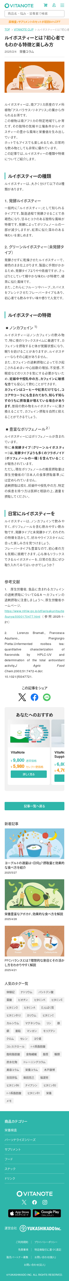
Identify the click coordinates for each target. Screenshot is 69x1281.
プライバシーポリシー (46, 1242)
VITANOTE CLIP (24, 29)
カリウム (31, 1015)
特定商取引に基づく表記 (47, 1249)
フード (9, 1159)
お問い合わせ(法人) (34, 1264)
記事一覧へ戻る (34, 806)
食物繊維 (31, 1054)
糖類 (57, 1054)
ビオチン (23, 1000)
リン (49, 1023)
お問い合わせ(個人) (45, 1257)
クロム (10, 1038)
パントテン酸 (46, 992)
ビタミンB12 (14, 1015)
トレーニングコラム (34, 1062)
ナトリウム (26, 992)
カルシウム (13, 1023)
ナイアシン (31, 1085)
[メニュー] (62, 5)
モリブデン (49, 1031)
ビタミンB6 (13, 1085)
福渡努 (44, 1077)
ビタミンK (39, 1000)
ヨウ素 (37, 1038)
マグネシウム (32, 1023)
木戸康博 (49, 1070)
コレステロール (16, 1046)
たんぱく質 (47, 1007)
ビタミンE (56, 1000)
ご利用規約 (22, 1242)
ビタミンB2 (50, 1085)
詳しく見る (29, 774)
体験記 (11, 992)
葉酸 (9, 1000)
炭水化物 (12, 1062)
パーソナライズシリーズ (20, 1139)
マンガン (32, 1031)
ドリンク (10, 1178)
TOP (7, 29)
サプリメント (13, 1149)
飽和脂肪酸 (13, 1054)
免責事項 (23, 1249)
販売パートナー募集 (17, 1257)
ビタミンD (12, 1007)
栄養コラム (27, 51)
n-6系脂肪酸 (38, 1046)
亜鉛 (18, 1031)
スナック (10, 1168)
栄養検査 (11, 1130)
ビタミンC (48, 1015)
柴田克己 (28, 1077)
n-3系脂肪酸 (14, 1093)
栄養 (49, 1093)
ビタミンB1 (33, 1093)
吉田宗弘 (12, 1077)
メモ (9, 1101)
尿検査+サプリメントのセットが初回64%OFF (35, 22)
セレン (24, 1038)
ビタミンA (29, 1007)
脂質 (45, 1054)
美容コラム (13, 1070)
